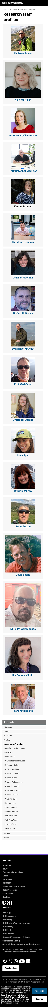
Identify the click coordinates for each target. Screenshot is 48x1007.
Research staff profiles (28, 10)
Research (13, 10)
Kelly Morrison (10, 803)
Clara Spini (8, 752)
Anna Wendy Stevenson (14, 748)
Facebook (5, 961)
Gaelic (5, 876)
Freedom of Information (13, 887)
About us (6, 865)
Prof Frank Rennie (11, 812)
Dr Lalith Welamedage (13, 782)
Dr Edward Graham (12, 765)
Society (6, 833)
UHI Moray (7, 920)
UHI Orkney (7, 927)
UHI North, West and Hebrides (16, 923)
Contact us (7, 883)
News (5, 869)
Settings (39, 999)
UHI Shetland (8, 934)
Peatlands (7, 736)
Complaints (7, 893)
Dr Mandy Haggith (12, 786)
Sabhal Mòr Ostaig (11, 941)
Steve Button (9, 828)
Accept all (39, 991)
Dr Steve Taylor (10, 799)
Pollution (6, 740)
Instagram (16, 961)
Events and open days (12, 872)
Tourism (6, 838)
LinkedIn (28, 961)
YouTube (22, 961)
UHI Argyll (7, 913)
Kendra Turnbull (10, 807)
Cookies (6, 897)
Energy (6, 731)
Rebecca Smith (10, 824)
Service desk (11, 968)
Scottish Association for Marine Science (21, 944)
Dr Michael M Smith (12, 790)
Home (5, 10)
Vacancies (7, 879)
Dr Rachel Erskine (11, 795)
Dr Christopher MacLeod (14, 761)
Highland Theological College (16, 937)
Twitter (10, 961)
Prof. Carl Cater (10, 816)
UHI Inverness (9, 916)
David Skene (9, 757)
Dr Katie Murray (10, 778)
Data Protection (9, 890)
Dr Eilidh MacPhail (11, 769)
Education (7, 727)
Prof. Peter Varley (11, 820)
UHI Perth (6, 930)
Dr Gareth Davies (11, 774)
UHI (3, 949)
